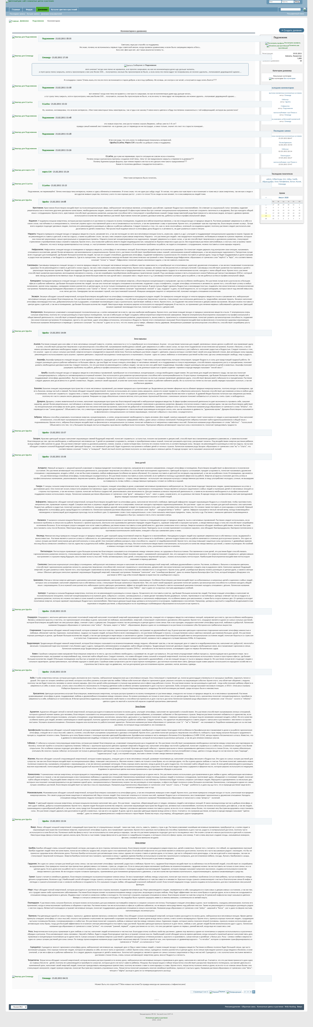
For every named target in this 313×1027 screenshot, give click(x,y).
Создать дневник (292, 30)
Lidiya (289, 179)
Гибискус (285, 100)
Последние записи (17, 14)
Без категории (289, 79)
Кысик (298, 182)
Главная (16, 9)
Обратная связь (249, 1007)
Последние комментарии (282, 88)
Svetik (294, 179)
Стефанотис (285, 106)
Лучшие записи (33, 14)
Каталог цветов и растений (64, 9)
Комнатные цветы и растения (270, 1007)
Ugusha (45, 202)
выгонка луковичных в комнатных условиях (285, 93)
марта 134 (47, 172)
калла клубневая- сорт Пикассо (285, 113)
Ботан (292, 182)
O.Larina (46, 104)
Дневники (42, 9)
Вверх (299, 1007)
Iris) (284, 179)
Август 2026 (283, 198)
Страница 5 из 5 (201, 992)
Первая (222, 991)
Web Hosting (290, 1007)
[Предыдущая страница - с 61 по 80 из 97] (234, 991)
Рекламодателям (232, 1007)
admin (268, 179)
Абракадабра (268, 182)
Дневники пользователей (51, 14)
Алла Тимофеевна (282, 182)
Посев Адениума (285, 143)
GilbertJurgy (277, 179)
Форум (29, 9)
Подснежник (38, 21)
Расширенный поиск (295, 14)
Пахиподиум (285, 156)
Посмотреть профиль (292, 43)
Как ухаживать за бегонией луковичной (285, 119)
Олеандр (46, 58)
